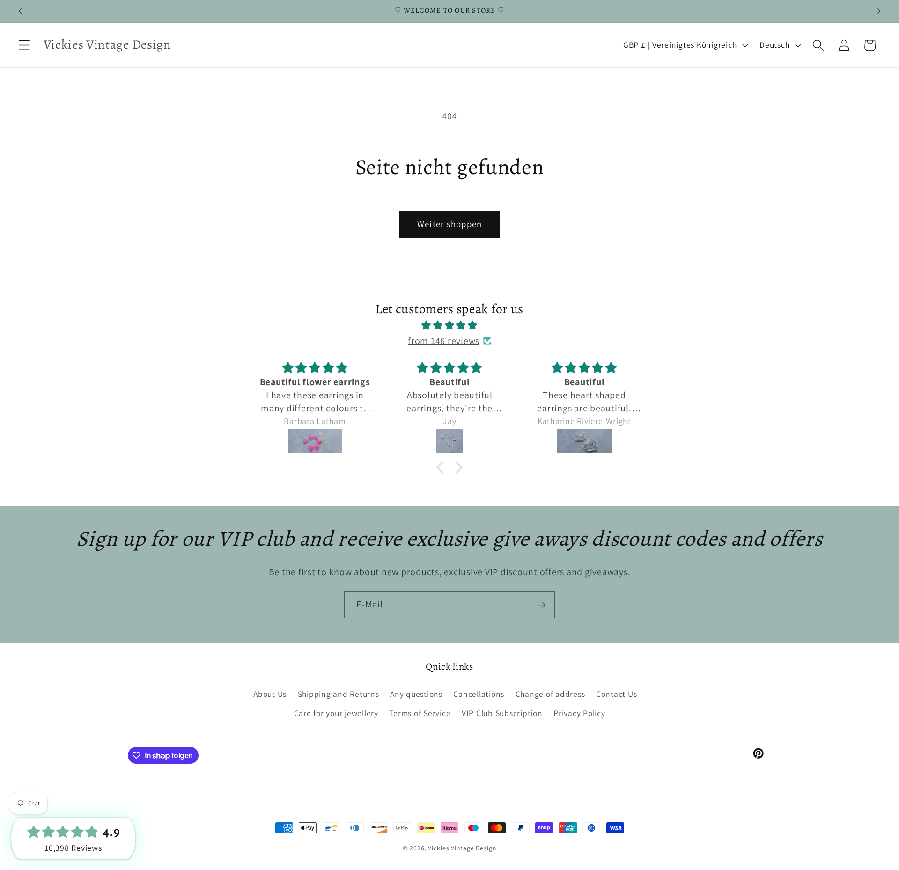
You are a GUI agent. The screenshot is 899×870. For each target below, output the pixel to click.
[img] (449, 325)
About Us (270, 693)
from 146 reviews (443, 341)
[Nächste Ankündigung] (879, 11)
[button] (24, 45)
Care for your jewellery (336, 713)
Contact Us (616, 693)
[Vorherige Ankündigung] (20, 11)
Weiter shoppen (449, 223)
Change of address (550, 693)
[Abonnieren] (541, 604)
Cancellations (478, 693)
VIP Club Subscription (502, 713)
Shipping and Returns (338, 693)
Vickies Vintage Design (462, 848)
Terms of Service (419, 713)
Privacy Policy (579, 713)
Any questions (416, 693)
